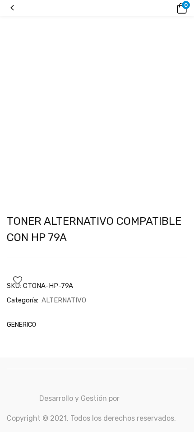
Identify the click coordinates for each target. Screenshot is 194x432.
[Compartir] (164, 10)
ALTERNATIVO (64, 300)
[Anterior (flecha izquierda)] (16, 216)
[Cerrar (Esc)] (184, 10)
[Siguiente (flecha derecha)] (178, 216)
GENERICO (21, 325)
